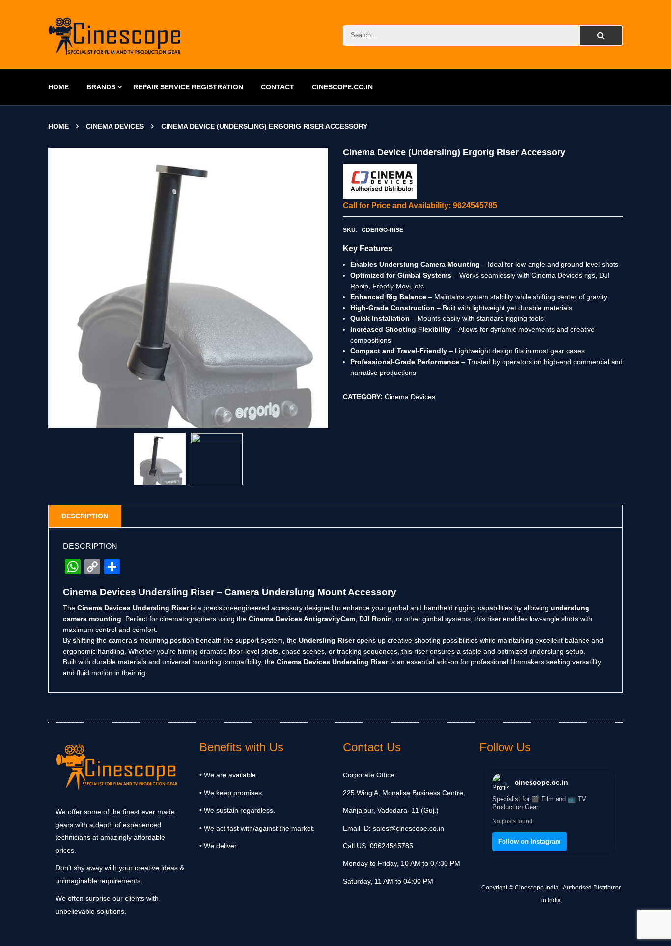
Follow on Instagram (529, 841)
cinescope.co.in (541, 782)
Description (84, 516)
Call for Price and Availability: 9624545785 (420, 205)
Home (58, 126)
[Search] (601, 35)
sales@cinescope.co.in (408, 828)
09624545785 (390, 846)
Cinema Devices (115, 126)
